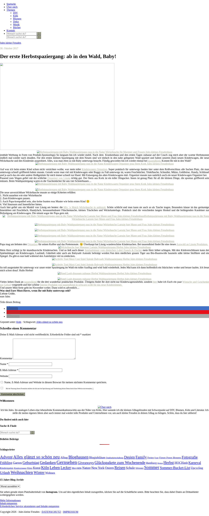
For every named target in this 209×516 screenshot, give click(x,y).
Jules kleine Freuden (10, 42)
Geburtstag (31, 462)
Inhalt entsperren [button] (8, 503)
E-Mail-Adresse (9, 370)
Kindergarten (6, 468)
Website (4, 376)
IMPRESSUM (70, 511)
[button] (12, 308)
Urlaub (5, 472)
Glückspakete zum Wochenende (120, 462)
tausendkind (154, 160)
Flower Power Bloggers (170, 457)
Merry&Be (77, 468)
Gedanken (48, 462)
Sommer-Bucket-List (175, 468)
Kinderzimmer (20, 468)
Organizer (32, 244)
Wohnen (50, 472)
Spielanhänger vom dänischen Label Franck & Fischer (113, 250)
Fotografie (190, 457)
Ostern (109, 468)
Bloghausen (78, 457)
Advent (6, 457)
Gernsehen (66, 462)
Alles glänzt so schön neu (49, 322)
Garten (17, 462)
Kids (18, 322)
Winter (39, 472)
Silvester (140, 468)
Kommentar (6, 358)
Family (141, 457)
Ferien (150, 457)
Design (129, 457)
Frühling (6, 463)
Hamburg (151, 462)
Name (4, 364)
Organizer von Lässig (59, 178)
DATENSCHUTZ (51, 511)
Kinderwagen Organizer (94, 169)
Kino (29, 468)
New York (97, 468)
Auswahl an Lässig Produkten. (192, 244)
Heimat (160, 463)
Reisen (119, 467)
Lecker (66, 468)
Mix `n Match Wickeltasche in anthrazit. (85, 207)
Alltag (64, 457)
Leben (55, 467)
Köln (45, 467)
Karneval (194, 462)
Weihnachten (22, 472)
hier (155, 281)
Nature (86, 468)
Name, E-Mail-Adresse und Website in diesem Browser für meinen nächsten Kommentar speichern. (55, 382)
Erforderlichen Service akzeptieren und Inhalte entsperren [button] (29, 506)
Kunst (36, 468)
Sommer (151, 467)
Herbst (168, 462)
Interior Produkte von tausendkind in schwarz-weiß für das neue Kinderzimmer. (81, 284)
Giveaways (86, 463)
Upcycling (197, 468)
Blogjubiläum (97, 457)
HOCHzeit (181, 462)
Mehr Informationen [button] (10, 500)
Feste (156, 458)
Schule (130, 468)
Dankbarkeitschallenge (114, 458)
